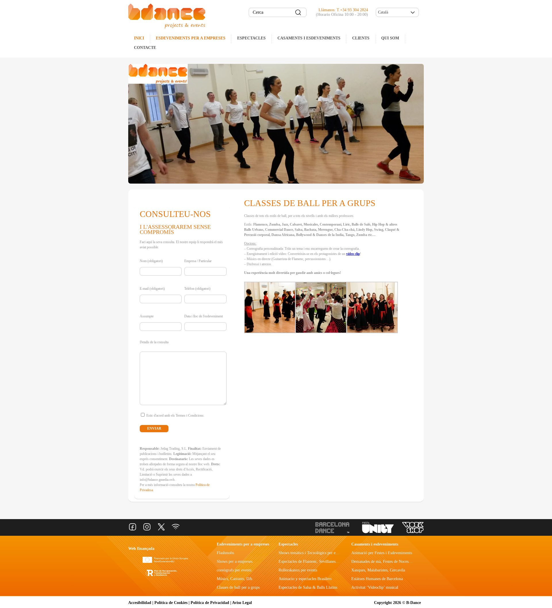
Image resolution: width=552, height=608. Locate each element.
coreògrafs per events (234, 570)
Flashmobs (225, 553)
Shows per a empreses (234, 561)
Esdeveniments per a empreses (190, 38)
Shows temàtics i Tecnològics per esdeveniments (318, 553)
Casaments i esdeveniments (308, 38)
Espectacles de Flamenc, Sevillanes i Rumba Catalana (322, 561)
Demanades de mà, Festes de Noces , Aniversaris (390, 561)
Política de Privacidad (210, 603)
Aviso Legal (242, 603)
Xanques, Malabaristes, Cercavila (378, 570)
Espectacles (251, 38)
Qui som (390, 38)
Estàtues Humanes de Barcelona (377, 579)
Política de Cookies (170, 603)
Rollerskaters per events (298, 570)
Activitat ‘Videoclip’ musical (374, 587)
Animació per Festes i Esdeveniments (381, 553)
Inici (139, 38)
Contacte (145, 47)
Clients (360, 38)
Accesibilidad (139, 603)
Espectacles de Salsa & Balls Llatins (308, 587)
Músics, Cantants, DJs (234, 579)
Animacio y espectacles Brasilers (305, 579)
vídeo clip (353, 254)
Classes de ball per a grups (238, 587)
